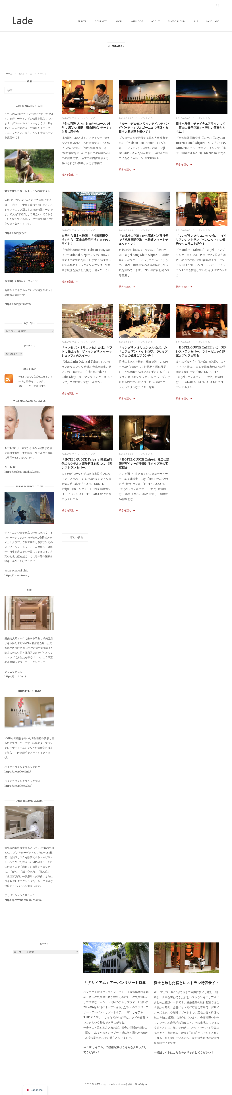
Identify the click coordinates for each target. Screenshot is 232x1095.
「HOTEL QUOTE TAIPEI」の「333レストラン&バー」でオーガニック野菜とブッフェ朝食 (201, 351)
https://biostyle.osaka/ (18, 785)
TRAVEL (82, 21)
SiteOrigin (141, 1084)
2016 (21, 73)
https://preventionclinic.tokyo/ (23, 900)
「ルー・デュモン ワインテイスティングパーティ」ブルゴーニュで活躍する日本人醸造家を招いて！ (144, 127)
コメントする (88, 118)
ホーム (9, 73)
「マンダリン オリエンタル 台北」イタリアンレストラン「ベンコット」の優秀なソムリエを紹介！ (201, 239)
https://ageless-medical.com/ (22, 471)
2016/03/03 (183, 118)
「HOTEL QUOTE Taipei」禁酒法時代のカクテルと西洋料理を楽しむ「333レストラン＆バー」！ (87, 463)
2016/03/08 (69, 118)
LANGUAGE (212, 21)
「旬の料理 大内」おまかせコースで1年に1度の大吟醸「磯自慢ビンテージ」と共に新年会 (87, 127)
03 (31, 73)
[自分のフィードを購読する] (9, 382)
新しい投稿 (75, 537)
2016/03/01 (126, 454)
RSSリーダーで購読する (32, 386)
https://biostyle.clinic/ (18, 771)
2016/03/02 (126, 342)
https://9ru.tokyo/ (15, 676)
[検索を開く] (217, 5)
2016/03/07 (126, 118)
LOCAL (119, 21)
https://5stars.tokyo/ (17, 575)
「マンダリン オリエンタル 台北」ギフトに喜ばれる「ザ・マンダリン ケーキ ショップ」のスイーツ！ (87, 351)
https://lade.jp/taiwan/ (18, 304)
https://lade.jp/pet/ (15, 233)
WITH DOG (137, 21)
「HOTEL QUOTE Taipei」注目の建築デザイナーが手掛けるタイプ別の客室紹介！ (144, 463)
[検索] (50, 88)
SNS (196, 21)
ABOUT (155, 21)
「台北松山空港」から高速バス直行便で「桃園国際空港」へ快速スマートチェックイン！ (143, 239)
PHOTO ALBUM (176, 21)
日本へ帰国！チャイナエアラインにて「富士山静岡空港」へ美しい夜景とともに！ (200, 127)
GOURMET (101, 21)
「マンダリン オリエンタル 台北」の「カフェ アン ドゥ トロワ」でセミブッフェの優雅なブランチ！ (143, 351)
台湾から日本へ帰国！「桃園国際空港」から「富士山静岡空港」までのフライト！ (86, 239)
